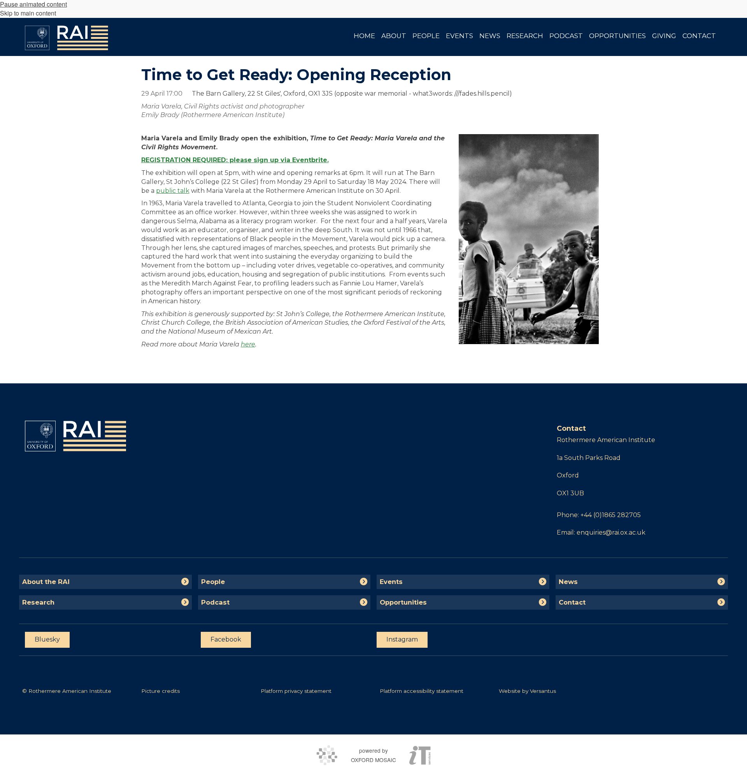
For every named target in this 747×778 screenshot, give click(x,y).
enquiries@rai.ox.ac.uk (611, 532)
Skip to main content (28, 13)
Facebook (225, 639)
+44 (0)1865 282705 (610, 515)
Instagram (402, 639)
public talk (172, 190)
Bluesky (47, 639)
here (248, 344)
